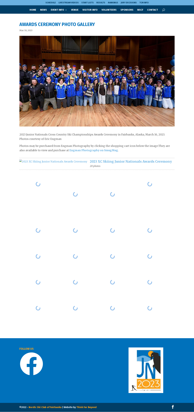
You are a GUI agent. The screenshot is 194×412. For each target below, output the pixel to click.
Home (33, 10)
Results (100, 3)
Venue (75, 10)
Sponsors (126, 10)
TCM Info (144, 3)
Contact (152, 10)
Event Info (57, 10)
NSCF (140, 10)
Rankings (113, 3)
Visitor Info (90, 10)
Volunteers (109, 10)
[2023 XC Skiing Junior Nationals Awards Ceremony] (53, 161)
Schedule (50, 3)
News (43, 10)
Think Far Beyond (86, 407)
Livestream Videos (69, 3)
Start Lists (87, 3)
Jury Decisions (129, 3)
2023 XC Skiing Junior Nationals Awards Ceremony (131, 162)
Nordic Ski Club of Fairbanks (45, 407)
